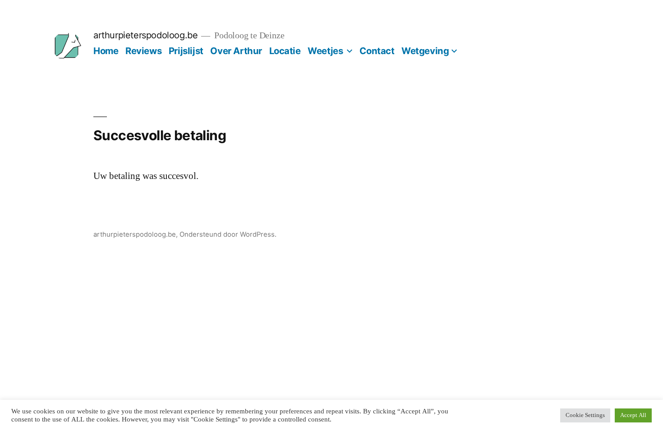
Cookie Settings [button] (585, 415)
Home (105, 50)
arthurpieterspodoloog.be (145, 35)
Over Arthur (236, 50)
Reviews (143, 50)
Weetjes (325, 50)
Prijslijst (186, 50)
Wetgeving (425, 50)
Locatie (285, 50)
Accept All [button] (633, 415)
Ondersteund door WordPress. (228, 234)
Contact (376, 50)
